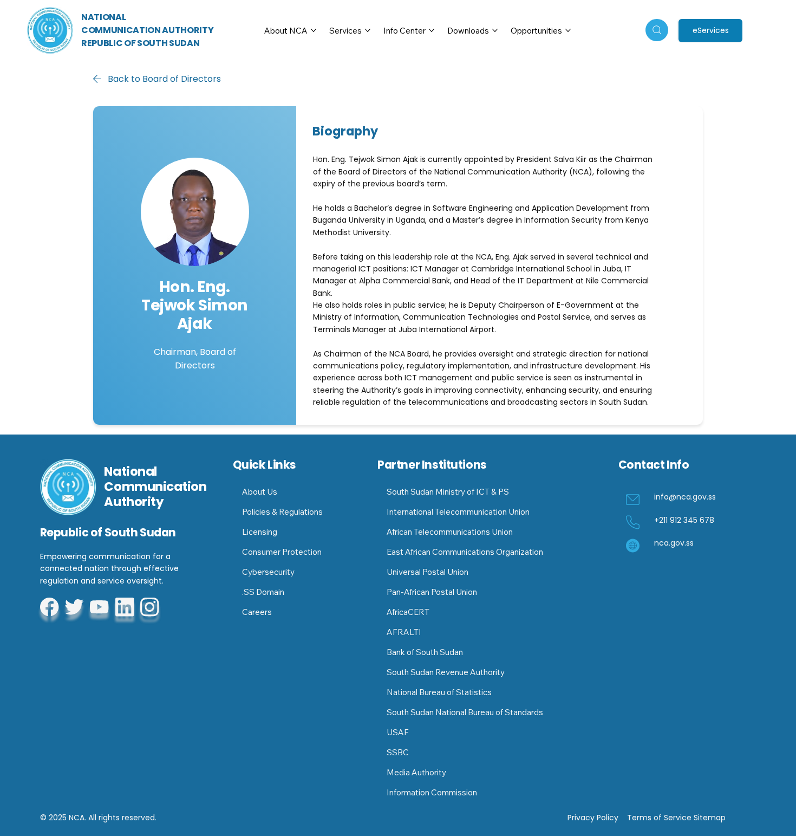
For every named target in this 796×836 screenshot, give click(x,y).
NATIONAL (103, 17)
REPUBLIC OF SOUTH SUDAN (140, 43)
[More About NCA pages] (313, 30)
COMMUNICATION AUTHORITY (147, 30)
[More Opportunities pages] (568, 30)
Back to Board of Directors (164, 79)
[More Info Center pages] (431, 30)
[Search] (656, 30)
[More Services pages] (367, 30)
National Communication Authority (155, 486)
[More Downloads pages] (495, 30)
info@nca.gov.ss (685, 496)
